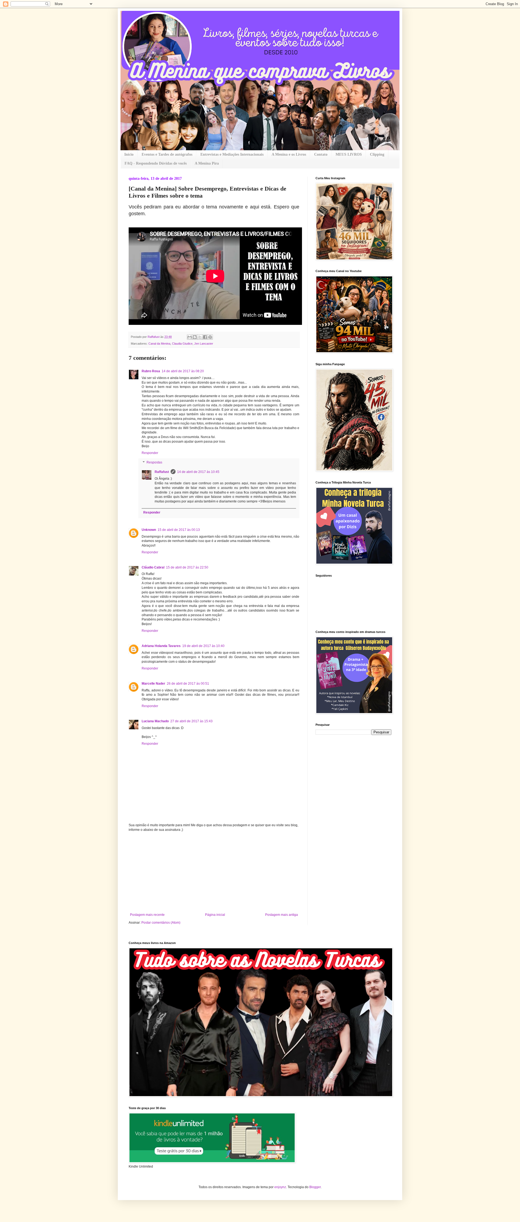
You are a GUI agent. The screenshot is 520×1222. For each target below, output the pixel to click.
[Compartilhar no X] (200, 337)
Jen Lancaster (203, 343)
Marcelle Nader (153, 683)
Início (129, 154)
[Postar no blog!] (194, 337)
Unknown (149, 530)
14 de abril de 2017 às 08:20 (183, 371)
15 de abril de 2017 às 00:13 (179, 530)
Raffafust (162, 472)
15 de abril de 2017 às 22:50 (187, 567)
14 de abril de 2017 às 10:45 (198, 472)
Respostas (154, 463)
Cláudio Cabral (153, 567)
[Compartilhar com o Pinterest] (210, 337)
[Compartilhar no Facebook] (205, 337)
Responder (150, 453)
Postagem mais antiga (281, 915)
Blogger (315, 1187)
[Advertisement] (214, 872)
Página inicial (215, 915)
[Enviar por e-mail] (189, 337)
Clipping (377, 154)
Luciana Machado (155, 721)
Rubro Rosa (151, 371)
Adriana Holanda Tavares (161, 646)
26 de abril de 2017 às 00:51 (188, 683)
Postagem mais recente (147, 915)
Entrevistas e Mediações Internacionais (232, 154)
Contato (320, 154)
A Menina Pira (207, 163)
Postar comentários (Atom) (160, 922)
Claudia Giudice (182, 343)
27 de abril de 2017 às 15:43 (191, 721)
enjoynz (280, 1187)
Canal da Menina (159, 343)
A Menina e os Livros (289, 154)
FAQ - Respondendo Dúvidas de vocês (156, 163)
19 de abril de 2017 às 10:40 (203, 646)
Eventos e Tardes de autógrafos (167, 154)
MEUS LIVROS (349, 154)
